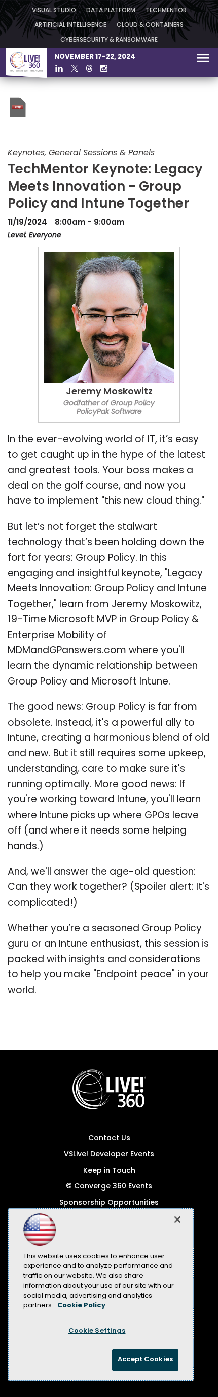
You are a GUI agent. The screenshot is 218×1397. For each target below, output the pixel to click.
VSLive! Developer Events (109, 1154)
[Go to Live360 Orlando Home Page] (26, 75)
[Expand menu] (203, 60)
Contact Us (109, 1138)
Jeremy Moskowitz (109, 392)
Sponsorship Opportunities (109, 1203)
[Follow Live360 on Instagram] (104, 68)
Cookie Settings (97, 1331)
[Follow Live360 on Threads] (89, 68)
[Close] (177, 1219)
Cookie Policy (81, 1305)
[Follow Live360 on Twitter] (74, 68)
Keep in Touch (109, 1171)
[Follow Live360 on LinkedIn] (59, 68)
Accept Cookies (145, 1359)
